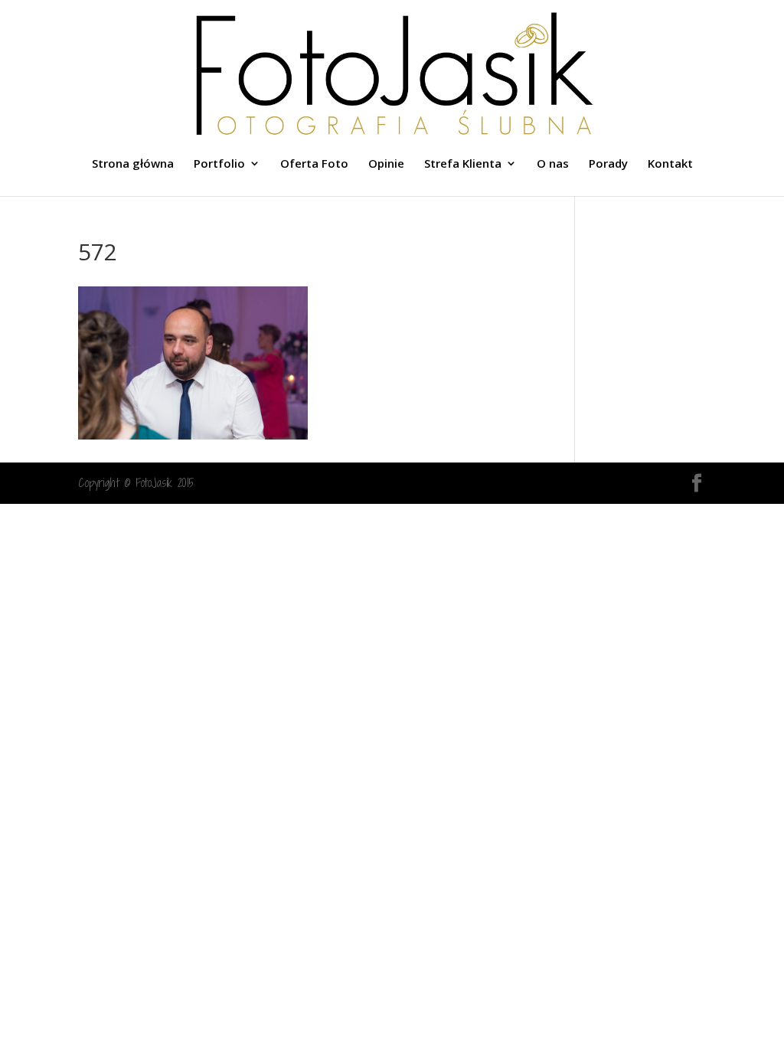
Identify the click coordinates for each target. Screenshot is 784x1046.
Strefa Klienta (462, 164)
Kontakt (670, 164)
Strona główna (133, 164)
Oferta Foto (314, 164)
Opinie (386, 164)
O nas (553, 164)
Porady (608, 164)
